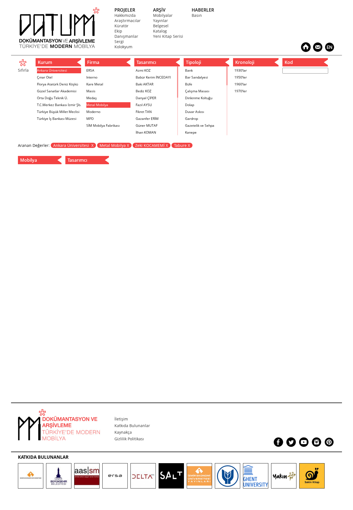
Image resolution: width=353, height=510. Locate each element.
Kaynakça (123, 432)
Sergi (119, 41)
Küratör (121, 25)
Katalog (160, 31)
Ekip (118, 31)
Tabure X (182, 145)
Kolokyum (123, 46)
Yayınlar (160, 20)
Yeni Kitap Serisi (168, 36)
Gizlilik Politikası (129, 438)
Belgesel (161, 25)
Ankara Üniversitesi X (73, 145)
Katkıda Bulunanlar (132, 425)
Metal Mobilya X (114, 145)
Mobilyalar (163, 15)
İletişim (121, 419)
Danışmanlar (126, 36)
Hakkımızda (125, 15)
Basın (197, 15)
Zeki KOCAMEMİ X (151, 145)
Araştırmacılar (127, 20)
